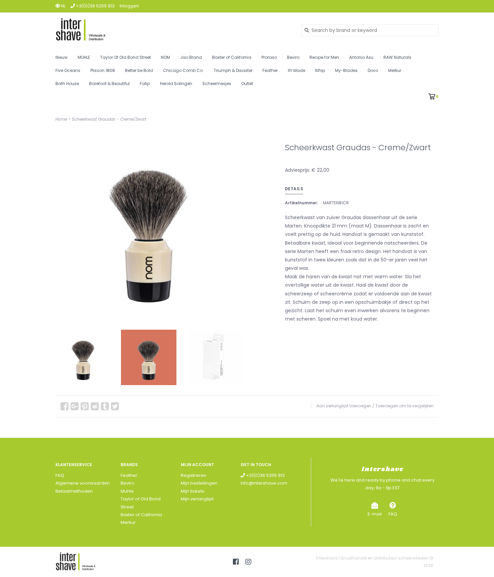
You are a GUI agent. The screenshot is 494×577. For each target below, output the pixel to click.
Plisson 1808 (102, 70)
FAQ (59, 475)
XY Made (296, 70)
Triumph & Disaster (233, 70)
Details (294, 189)
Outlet (247, 83)
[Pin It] (85, 406)
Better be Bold (139, 70)
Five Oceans (67, 70)
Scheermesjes (216, 83)
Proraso (269, 57)
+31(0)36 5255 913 (265, 475)
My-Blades (346, 70)
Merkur (394, 70)
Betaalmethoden (74, 491)
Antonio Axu (361, 57)
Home (61, 119)
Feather (270, 70)
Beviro (293, 57)
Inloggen (129, 6)
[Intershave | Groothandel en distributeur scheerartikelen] (173, 30)
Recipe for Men (324, 57)
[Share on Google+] (75, 406)
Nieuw (61, 57)
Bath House (67, 83)
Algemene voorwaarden (82, 483)
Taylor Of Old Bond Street (125, 57)
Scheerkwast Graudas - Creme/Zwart (109, 119)
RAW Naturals (397, 57)
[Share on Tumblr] (105, 406)
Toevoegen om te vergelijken (404, 406)
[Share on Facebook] (64, 406)
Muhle (127, 491)
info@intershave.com (264, 483)
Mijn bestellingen (199, 483)
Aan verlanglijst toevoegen (344, 406)
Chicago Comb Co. (183, 70)
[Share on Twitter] (115, 406)
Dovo (373, 70)
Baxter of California (231, 57)
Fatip (145, 83)
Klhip (320, 70)
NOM (165, 57)
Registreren (193, 475)
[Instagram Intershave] (248, 562)
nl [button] (63, 6)
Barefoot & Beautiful (109, 83)
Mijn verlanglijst (197, 499)
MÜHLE (84, 57)
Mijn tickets (192, 491)
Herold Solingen (176, 83)
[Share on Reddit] (95, 406)
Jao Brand (191, 57)
